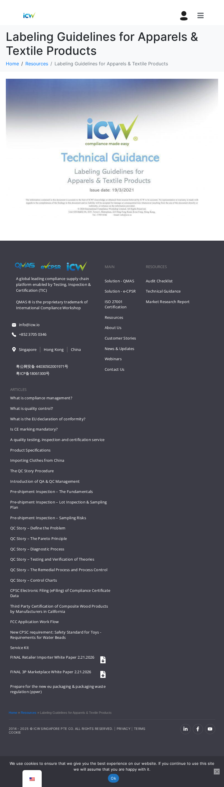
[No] (217, 771)
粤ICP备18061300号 (33, 373)
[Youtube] (210, 729)
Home (13, 712)
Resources (28, 712)
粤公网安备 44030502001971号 (42, 366)
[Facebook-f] (198, 729)
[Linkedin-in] (185, 729)
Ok (113, 778)
